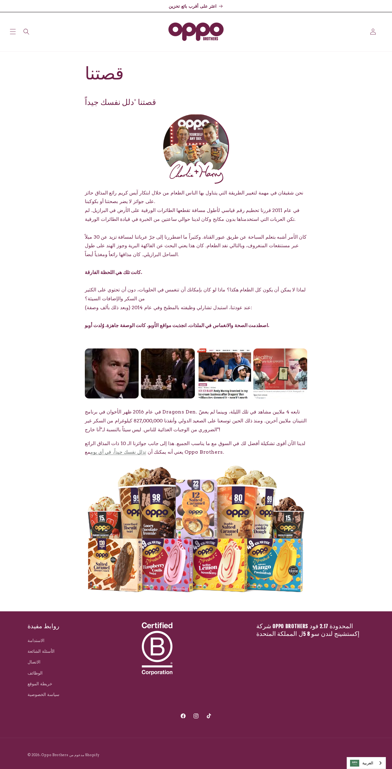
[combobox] (366, 763)
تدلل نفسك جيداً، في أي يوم (118, 452)
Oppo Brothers (54, 755)
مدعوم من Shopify (84, 755)
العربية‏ (367, 763)
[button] (13, 31)
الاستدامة (36, 640)
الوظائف (35, 673)
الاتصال (34, 662)
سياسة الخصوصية (43, 694)
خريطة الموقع (40, 683)
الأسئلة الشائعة (41, 651)
